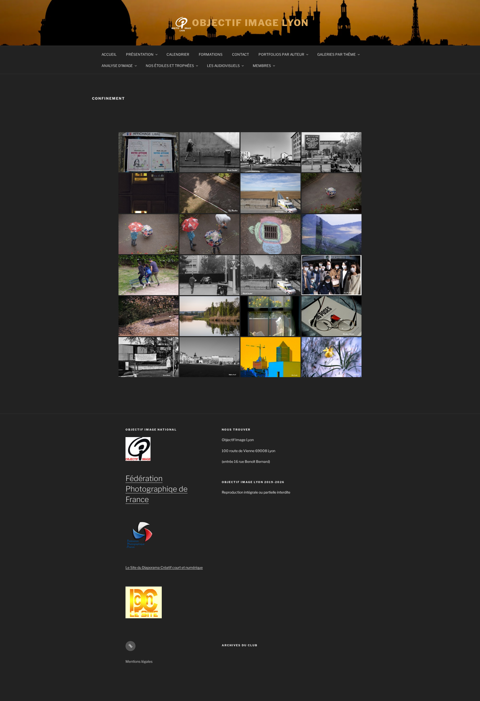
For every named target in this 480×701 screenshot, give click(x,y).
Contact (240, 54)
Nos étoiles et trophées (170, 65)
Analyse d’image (117, 65)
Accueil (109, 54)
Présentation (140, 54)
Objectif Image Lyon (250, 22)
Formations (210, 54)
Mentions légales (139, 661)
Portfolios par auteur (281, 54)
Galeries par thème (336, 54)
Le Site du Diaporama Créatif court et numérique (164, 567)
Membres (262, 65)
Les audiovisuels (223, 65)
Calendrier (177, 54)
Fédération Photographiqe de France (157, 489)
